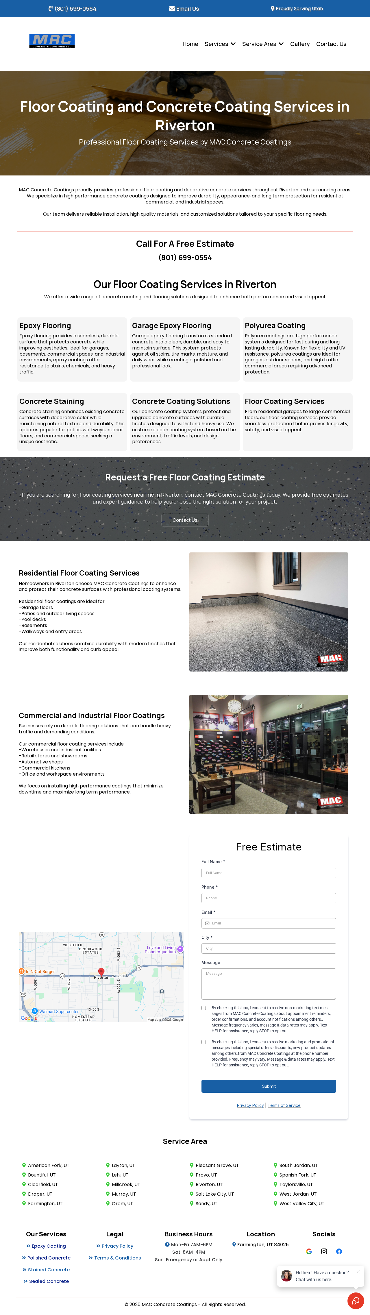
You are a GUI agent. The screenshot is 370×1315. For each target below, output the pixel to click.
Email (208, 912)
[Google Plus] (309, 1251)
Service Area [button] (260, 44)
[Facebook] (339, 1251)
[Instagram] (324, 1251)
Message (210, 962)
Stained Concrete (49, 1269)
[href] (101, 977)
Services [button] (217, 44)
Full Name (213, 861)
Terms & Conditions (117, 1258)
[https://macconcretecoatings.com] (52, 44)
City (207, 937)
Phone (209, 887)
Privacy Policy (117, 1246)
